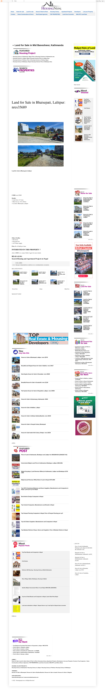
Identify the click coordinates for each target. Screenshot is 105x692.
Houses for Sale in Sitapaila (65, 672)
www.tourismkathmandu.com (31, 677)
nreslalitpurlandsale (39, 265)
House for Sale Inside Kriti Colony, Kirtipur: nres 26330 (36, 432)
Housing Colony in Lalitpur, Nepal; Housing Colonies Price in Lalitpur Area (31, 58)
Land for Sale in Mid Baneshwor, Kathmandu (39, 45)
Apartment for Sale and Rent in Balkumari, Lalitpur (82, 347)
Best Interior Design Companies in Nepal (32, 496)
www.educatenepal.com (18, 677)
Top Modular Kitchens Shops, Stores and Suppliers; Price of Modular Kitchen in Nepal (44, 530)
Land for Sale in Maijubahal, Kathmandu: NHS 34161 (87, 327)
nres (34, 265)
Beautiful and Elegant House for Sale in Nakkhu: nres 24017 (37, 365)
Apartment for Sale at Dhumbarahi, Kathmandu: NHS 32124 (83, 363)
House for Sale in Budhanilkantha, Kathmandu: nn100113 (88, 199)
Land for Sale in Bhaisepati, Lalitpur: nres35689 (87, 301)
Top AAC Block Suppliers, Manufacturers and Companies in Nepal (39, 521)
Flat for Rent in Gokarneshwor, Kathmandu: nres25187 (26, 652)
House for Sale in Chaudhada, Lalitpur (88, 216)
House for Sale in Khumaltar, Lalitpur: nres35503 (81, 569)
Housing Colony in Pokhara (48, 667)
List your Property (88, 11)
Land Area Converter (68, 14)
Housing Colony (54, 11)
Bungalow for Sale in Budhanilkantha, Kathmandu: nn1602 (83, 553)
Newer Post (14, 289)
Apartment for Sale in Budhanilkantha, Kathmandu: (82, 350)
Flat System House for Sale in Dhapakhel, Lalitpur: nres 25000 (38, 390)
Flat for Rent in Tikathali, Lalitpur (21, 647)
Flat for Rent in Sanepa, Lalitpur (21, 654)
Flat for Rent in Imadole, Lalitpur (21, 649)
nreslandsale (46, 265)
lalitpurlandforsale (24, 265)
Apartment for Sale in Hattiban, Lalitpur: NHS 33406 (82, 356)
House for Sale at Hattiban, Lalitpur (30, 407)
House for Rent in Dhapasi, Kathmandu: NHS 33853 (81, 391)
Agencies (26, 662)
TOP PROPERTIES (55, 14)
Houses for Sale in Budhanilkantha (35, 672)
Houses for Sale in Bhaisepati (19, 672)
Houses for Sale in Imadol (51, 672)
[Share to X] (19, 263)
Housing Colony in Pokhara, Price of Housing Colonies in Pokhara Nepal (30, 60)
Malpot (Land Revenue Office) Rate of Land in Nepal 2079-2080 (38, 479)
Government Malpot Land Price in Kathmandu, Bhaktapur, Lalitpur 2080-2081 (42, 463)
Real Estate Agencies (42, 14)
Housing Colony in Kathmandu (19, 667)
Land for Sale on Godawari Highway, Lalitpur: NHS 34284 (87, 310)
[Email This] (16, 263)
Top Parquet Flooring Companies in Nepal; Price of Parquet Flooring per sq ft (42, 513)
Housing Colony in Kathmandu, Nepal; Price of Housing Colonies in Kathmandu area (33, 56)
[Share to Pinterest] (21, 263)
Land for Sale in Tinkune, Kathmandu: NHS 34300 (87, 293)
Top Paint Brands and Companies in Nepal (32, 552)
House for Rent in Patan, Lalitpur (83, 382)
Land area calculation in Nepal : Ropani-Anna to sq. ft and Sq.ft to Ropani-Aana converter (44, 605)
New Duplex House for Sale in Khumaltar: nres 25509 (35, 374)
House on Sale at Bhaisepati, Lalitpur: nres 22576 (34, 357)
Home (12, 11)
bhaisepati (18, 265)
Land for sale (29, 11)
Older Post (66, 289)
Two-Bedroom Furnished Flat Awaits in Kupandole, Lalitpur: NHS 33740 (30, 645)
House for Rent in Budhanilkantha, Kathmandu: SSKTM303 (83, 385)
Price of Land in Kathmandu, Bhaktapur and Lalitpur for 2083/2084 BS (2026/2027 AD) (44, 454)
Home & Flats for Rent (42, 11)
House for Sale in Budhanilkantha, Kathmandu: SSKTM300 (88, 224)
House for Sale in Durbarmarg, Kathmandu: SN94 (34, 399)
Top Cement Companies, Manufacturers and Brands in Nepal (37, 505)
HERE (17, 253)
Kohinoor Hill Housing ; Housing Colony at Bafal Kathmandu (37, 570)
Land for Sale (22, 661)
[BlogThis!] (17, 263)
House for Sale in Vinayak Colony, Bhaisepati (33, 424)
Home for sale (20, 11)
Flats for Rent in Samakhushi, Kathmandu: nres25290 (26, 650)
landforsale (30, 265)
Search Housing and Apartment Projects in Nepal (30, 258)
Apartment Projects (67, 11)
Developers (77, 11)
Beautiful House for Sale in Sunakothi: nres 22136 (34, 382)
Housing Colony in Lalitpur (34, 667)
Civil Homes (25, 561)
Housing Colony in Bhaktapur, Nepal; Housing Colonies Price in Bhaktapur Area (32, 61)
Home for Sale (15, 661)
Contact (13, 14)
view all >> (90, 239)
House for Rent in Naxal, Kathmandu (84, 381)
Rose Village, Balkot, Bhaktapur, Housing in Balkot (34, 578)
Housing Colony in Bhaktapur (63, 667)
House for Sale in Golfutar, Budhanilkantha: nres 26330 (36, 416)
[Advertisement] (52, 30)
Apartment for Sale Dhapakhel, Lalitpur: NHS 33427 (82, 353)
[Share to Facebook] (20, 263)
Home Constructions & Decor (26, 14)
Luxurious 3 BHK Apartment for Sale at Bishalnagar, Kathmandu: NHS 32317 (84, 359)
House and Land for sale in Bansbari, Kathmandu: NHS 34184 (87, 319)
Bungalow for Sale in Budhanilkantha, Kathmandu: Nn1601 (81, 559)
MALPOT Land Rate (81, 14)
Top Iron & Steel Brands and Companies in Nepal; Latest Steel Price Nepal (40, 596)
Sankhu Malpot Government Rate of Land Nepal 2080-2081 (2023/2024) (39, 587)
